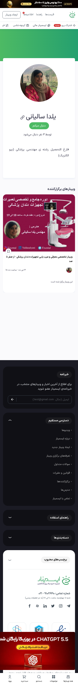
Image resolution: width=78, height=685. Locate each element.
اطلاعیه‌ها (28, 15)
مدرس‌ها (66, 490)
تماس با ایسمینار (62, 499)
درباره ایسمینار (63, 439)
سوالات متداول (62, 464)
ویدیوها (66, 430)
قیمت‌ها (49, 15)
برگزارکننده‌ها (64, 482)
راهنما (39, 15)
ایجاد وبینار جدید (61, 447)
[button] (53, 679)
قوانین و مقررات (62, 473)
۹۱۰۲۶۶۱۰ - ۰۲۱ (47, 593)
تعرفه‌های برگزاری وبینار (58, 456)
